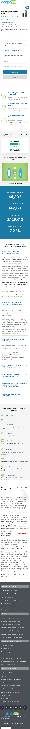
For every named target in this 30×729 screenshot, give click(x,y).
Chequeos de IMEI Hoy (15, 192)
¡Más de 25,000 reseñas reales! (10, 702)
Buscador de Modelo (7, 645)
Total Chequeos (15, 215)
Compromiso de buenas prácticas (11, 679)
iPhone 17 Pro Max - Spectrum (11, 658)
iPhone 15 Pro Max (8, 665)
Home (2, 38)
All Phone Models (9, 38)
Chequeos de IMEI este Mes (15, 204)
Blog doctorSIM (5, 695)
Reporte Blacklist (6, 648)
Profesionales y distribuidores (10, 689)
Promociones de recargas (9, 590)
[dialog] (6, 728)
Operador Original (6, 652)
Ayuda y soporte (6, 676)
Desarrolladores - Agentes (10, 692)
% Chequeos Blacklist (15, 226)
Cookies (22, 723)
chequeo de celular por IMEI (10, 333)
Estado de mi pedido (7, 672)
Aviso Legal (14, 723)
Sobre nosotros (6, 698)
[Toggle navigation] (26, 2)
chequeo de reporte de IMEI (14, 296)
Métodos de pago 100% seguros (10, 685)
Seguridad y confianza (7, 682)
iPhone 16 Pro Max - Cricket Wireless (13, 661)
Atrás (14, 77)
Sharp (16, 38)
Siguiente (15, 72)
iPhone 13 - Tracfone (9, 655)
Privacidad (6, 723)
